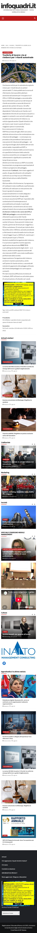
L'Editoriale (6, 459)
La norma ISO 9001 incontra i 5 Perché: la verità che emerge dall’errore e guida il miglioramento (18, 368)
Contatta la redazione (8, 869)
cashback (16, 310)
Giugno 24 (13, 558)
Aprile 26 (15, 636)
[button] (3, 18)
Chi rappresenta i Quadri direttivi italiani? (14, 861)
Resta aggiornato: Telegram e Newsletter (14, 877)
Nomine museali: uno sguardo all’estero (16, 634)
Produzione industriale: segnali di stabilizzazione (14, 523)
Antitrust (8, 310)
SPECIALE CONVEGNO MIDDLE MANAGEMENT (14, 549)
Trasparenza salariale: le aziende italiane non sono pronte (18, 463)
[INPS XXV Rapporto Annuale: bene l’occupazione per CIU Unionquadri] (18, 826)
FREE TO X (22, 310)
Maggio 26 (15, 466)
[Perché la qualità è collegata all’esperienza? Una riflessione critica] (18, 722)
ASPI (12, 310)
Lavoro (5, 695)
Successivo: (18, 328)
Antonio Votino (7, 466)
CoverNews (14, 930)
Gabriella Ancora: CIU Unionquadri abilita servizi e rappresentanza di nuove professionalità (17, 554)
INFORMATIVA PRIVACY (9, 873)
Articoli (4, 857)
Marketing (5, 489)
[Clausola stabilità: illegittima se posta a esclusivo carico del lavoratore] (18, 419)
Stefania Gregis (7, 636)
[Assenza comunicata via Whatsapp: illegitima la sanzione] (18, 386)
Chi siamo (5, 865)
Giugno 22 (13, 60)
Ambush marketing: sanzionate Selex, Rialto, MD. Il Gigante (18, 493)
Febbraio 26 (13, 496)
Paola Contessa (7, 371)
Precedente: (16, 320)
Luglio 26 (15, 371)
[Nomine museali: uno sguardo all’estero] (18, 627)
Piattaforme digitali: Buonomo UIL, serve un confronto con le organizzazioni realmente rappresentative (16, 702)
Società (5, 519)
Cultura (5, 632)
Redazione (6, 60)
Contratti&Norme (7, 52)
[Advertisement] (18, 32)
